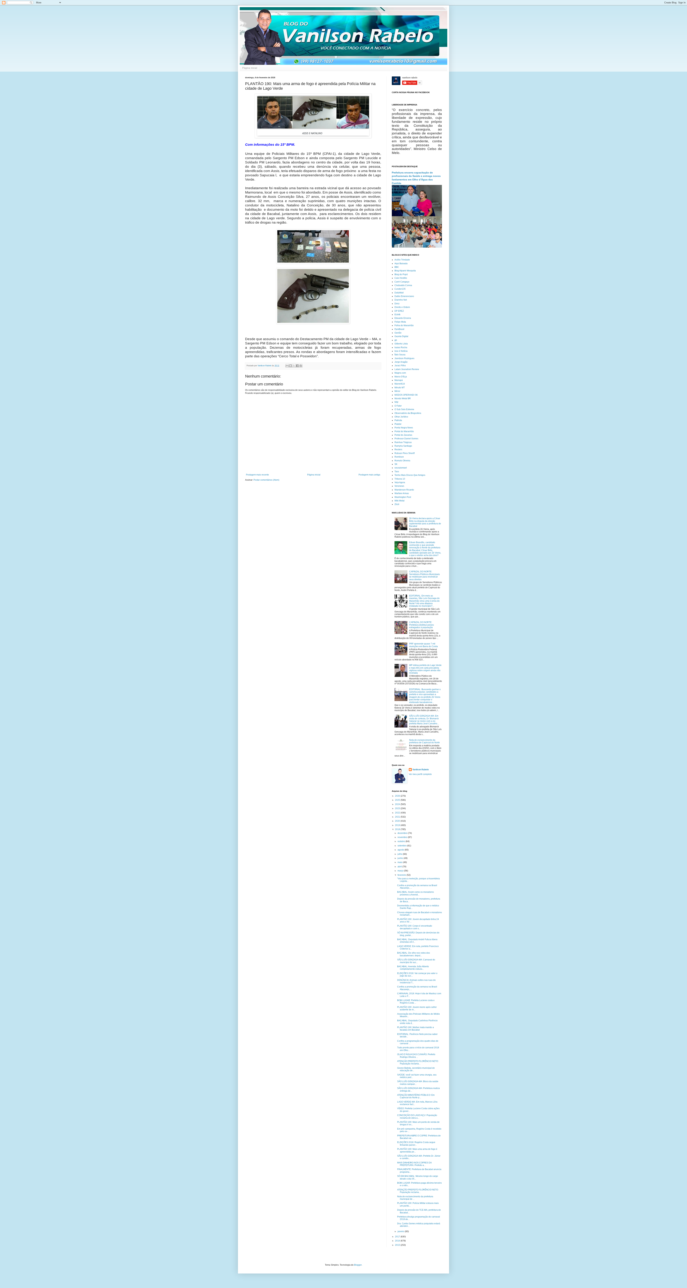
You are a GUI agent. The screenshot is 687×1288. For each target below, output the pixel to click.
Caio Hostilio (400, 278)
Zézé (396, 504)
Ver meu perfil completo (420, 774)
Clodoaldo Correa (403, 285)
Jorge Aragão (401, 362)
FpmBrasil (399, 329)
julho (400, 854)
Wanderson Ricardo (404, 490)
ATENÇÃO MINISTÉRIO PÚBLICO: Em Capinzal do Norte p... (416, 1096)
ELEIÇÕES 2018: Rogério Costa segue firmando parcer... (416, 1143)
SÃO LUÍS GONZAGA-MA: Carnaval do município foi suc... (416, 960)
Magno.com (400, 373)
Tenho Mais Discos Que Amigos (409, 475)
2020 (398, 821)
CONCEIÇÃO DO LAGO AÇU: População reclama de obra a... (417, 1116)
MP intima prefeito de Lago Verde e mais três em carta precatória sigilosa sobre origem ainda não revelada (425, 669)
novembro (403, 837)
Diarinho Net (400, 300)
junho (401, 858)
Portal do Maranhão (404, 431)
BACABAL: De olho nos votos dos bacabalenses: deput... (413, 954)
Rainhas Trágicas (403, 442)
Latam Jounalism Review (406, 369)
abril (400, 866)
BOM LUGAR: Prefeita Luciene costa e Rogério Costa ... (416, 1001)
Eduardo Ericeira (402, 318)
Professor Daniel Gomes (406, 438)
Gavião (397, 333)
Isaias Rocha (400, 347)
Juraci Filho (400, 365)
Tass (396, 471)
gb (395, 340)
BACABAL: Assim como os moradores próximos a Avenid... (415, 893)
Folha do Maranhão (404, 325)
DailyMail (399, 292)
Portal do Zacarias (403, 435)
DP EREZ (399, 311)
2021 (398, 817)
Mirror (397, 391)
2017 (398, 1236)
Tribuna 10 (399, 479)
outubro (402, 841)
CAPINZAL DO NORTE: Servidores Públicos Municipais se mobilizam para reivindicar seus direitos (424, 575)
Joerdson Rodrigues (404, 358)
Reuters (398, 449)
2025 (398, 800)
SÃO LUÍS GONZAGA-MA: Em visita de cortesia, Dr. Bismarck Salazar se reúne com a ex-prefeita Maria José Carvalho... (424, 720)
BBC (396, 267)
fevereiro (402, 875)
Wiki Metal (399, 500)
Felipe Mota (400, 322)
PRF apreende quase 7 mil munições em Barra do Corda (423, 644)
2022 (398, 812)
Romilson (399, 457)
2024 (398, 804)
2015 (398, 1245)
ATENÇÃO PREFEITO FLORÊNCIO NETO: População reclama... (417, 1062)
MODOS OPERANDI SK (406, 395)
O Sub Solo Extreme (404, 409)
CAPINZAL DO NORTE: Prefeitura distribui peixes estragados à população (421, 625)
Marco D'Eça (400, 376)
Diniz (396, 303)
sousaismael (400, 468)
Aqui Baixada (401, 263)
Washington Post (402, 497)
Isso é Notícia (401, 351)
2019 (398, 825)
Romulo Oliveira (402, 460)
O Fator (398, 406)
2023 (398, 808)
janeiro (401, 1231)
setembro (402, 845)
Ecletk (397, 314)
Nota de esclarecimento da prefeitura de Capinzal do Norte (424, 741)
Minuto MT (399, 387)
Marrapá (398, 380)
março (401, 870)
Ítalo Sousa (399, 354)
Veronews (399, 486)
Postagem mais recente (257, 474)
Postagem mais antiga (369, 474)
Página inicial (249, 67)
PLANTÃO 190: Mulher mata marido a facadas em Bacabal (415, 1028)
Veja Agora (399, 482)
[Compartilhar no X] (294, 366)
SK (395, 464)
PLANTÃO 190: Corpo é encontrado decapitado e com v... (414, 927)
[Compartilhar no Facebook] (297, 366)
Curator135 (400, 289)
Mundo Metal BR (402, 398)
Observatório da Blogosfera (407, 413)
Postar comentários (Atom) (266, 480)
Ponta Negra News (403, 427)
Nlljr (396, 402)
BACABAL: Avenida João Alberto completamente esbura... (413, 967)
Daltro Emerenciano (404, 296)
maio (400, 862)
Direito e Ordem (402, 307)
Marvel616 (399, 384)
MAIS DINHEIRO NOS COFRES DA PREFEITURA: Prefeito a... (414, 1163)
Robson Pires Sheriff (404, 453)
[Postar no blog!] (290, 366)
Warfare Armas (401, 493)
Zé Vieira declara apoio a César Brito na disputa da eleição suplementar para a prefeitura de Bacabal (425, 522)
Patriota (398, 420)
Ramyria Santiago (403, 446)
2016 (398, 1240)
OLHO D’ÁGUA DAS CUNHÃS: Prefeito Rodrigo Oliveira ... (416, 1055)
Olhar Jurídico (401, 416)
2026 (398, 796)
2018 (398, 829)
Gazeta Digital (401, 336)
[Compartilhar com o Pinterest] (301, 366)
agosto (401, 850)
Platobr (397, 424)
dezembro (403, 833)
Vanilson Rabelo (420, 769)
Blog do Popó (401, 274)
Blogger (358, 1265)
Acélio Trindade (402, 259)
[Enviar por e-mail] (287, 366)
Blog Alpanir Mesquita (405, 270)
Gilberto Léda (401, 343)
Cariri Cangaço (401, 282)
